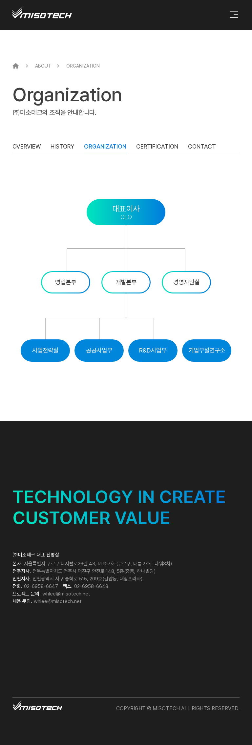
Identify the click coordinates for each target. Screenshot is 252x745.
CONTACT (202, 146)
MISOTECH (42, 12)
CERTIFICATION (157, 146)
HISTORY (62, 146)
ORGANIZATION (105, 146)
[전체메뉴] (234, 15)
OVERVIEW (26, 146)
